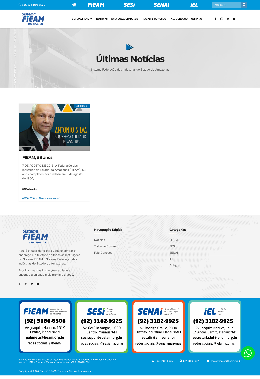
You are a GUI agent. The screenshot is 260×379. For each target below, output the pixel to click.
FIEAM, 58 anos (37, 157)
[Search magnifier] (244, 5)
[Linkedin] (227, 18)
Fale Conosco (179, 18)
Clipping (196, 18)
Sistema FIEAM (80, 18)
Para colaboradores (124, 18)
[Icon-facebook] (215, 18)
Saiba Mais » (29, 189)
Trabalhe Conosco (153, 18)
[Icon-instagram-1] (221, 18)
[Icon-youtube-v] (234, 18)
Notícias (102, 18)
